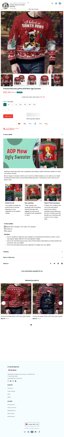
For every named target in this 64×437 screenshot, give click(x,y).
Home (2, 9)
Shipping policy (11, 410)
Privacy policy (11, 404)
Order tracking (11, 391)
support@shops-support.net (14, 378)
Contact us (10, 388)
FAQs (8, 394)
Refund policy (11, 416)
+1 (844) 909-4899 (12, 376)
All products (9, 9)
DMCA (9, 397)
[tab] (31, 324)
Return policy (10, 413)
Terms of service (11, 407)
